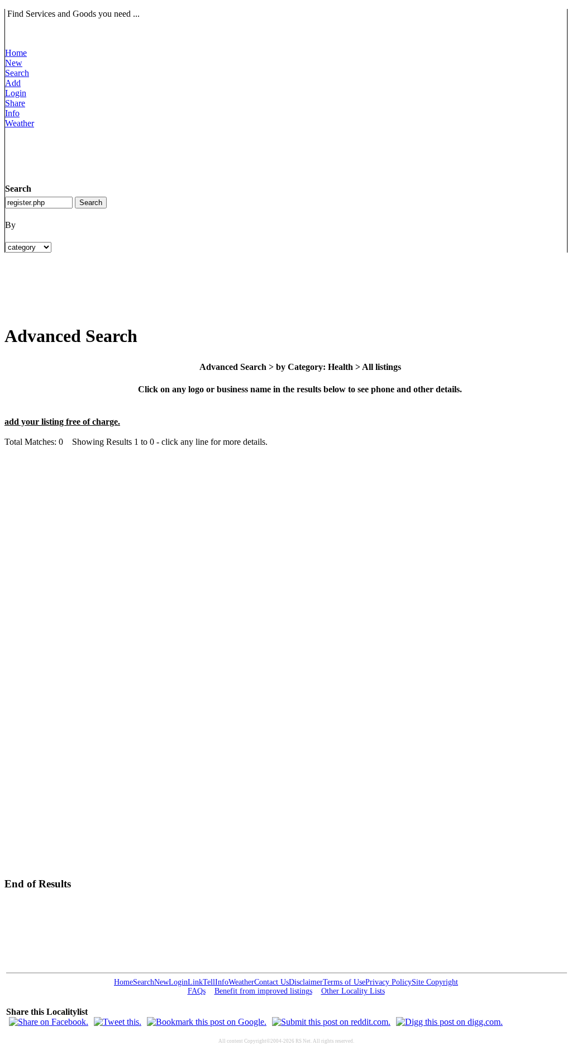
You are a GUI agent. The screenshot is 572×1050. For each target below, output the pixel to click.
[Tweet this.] (117, 1022)
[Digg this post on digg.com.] (449, 1022)
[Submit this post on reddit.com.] (331, 1022)
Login (15, 93)
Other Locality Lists (353, 991)
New (13, 63)
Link (195, 982)
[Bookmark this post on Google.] (206, 1022)
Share (15, 103)
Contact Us (271, 982)
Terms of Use (344, 982)
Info (12, 113)
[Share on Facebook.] (48, 1022)
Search (17, 73)
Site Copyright (435, 982)
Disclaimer (306, 982)
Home (16, 53)
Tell (209, 982)
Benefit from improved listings (263, 991)
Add (13, 83)
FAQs (197, 991)
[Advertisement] (208, 154)
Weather (19, 123)
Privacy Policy (388, 982)
